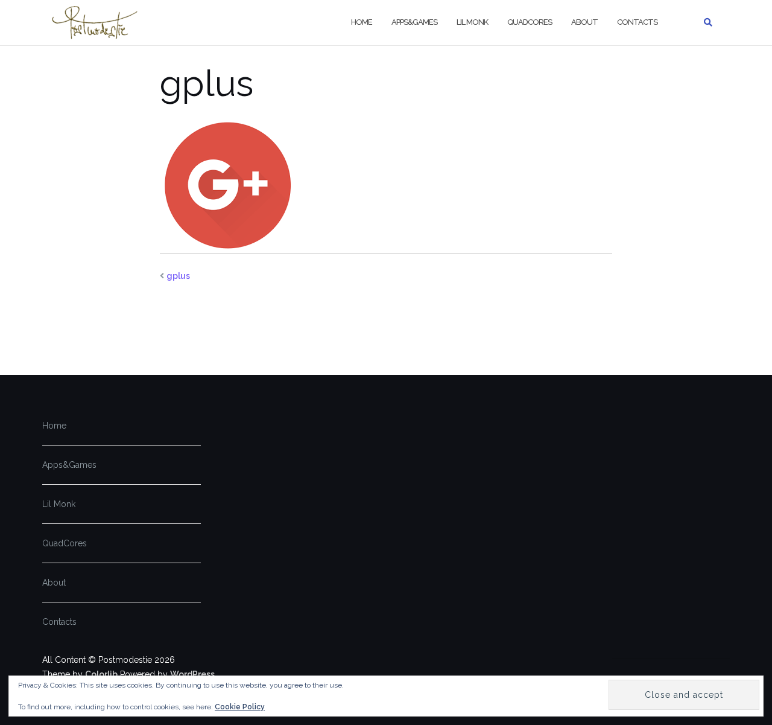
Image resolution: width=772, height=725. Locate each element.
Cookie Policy (240, 707)
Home (361, 22)
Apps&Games (414, 22)
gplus (178, 276)
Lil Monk (472, 22)
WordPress (192, 674)
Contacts (637, 22)
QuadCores (529, 22)
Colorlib (101, 674)
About (584, 22)
